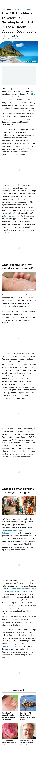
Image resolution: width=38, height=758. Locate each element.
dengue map (14, 216)
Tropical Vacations (23, 9)
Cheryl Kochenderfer (11, 36)
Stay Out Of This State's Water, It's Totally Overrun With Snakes (27, 716)
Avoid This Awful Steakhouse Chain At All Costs (9, 743)
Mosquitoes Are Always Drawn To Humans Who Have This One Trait (8, 716)
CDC (33, 94)
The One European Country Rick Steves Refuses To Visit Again (28, 743)
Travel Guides (7, 9)
